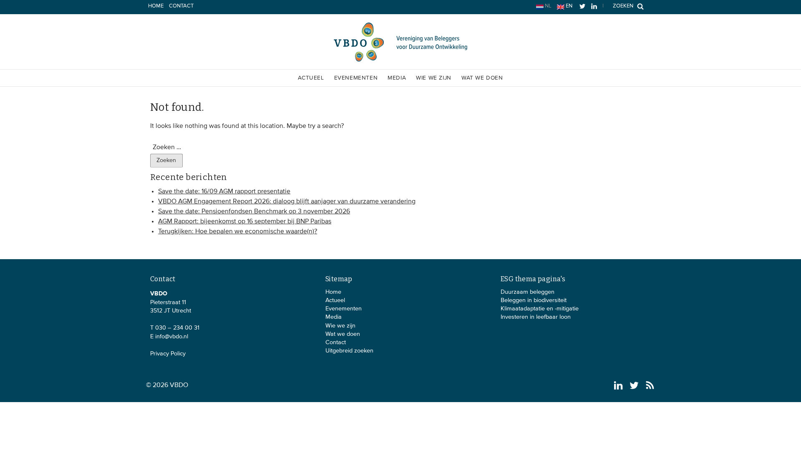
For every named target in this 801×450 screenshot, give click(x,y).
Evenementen (356, 78)
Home (156, 6)
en (568, 6)
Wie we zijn (433, 78)
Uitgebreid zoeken (349, 351)
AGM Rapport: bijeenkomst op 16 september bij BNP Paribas (244, 221)
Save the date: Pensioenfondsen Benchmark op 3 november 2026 (254, 211)
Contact (181, 6)
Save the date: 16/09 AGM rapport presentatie (224, 191)
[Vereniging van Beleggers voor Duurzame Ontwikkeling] (400, 60)
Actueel (311, 78)
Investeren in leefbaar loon (536, 317)
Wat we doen (482, 78)
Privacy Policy (168, 354)
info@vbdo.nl (171, 337)
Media (397, 78)
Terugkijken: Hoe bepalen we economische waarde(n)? (237, 231)
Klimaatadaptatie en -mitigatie (540, 309)
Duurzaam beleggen (527, 292)
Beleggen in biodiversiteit (534, 300)
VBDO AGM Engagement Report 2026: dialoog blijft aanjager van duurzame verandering (287, 201)
